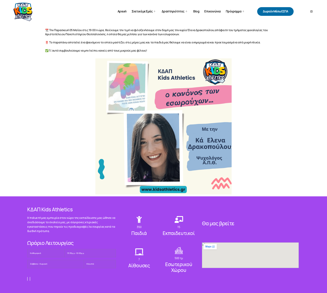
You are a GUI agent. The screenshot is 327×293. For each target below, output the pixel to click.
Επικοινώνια (212, 11)
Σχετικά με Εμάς (142, 11)
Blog (196, 11)
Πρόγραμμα (234, 11)
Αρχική (122, 11)
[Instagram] (311, 11)
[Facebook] (27, 279)
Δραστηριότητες (173, 11)
